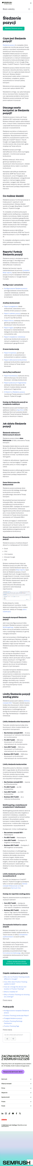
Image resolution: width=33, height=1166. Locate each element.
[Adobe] (4, 1119)
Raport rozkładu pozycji (12, 313)
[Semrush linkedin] (2, 1113)
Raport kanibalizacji (11, 375)
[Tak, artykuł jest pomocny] (7, 1039)
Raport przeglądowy (11, 306)
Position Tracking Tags (11, 1026)
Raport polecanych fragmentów (15, 383)
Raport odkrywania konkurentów (15, 360)
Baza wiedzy (9, 9)
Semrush (4, 1079)
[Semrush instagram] (6, 1113)
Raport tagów (8, 327)
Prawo (3, 1101)
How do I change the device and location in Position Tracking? (15, 988)
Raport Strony (9, 320)
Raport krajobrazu (10, 353)
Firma (3, 1088)
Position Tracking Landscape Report (16, 1015)
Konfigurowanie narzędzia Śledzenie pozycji (16, 1011)
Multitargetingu (8, 627)
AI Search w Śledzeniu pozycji (14, 392)
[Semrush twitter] (20, 1113)
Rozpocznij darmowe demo (13, 1072)
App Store (20, 410)
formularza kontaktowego (12, 953)
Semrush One (16, 888)
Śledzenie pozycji (9, 45)
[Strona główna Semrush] (6, 3)
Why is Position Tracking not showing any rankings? (16, 995)
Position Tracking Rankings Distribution (13, 1022)
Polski (3, 1106)
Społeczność (5, 1097)
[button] (13, 1039)
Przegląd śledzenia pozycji (13, 1018)
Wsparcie (4, 1092)
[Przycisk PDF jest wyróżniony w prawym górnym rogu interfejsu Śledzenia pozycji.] (16, 599)
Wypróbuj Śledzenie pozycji (13, 28)
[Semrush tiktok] (9, 1113)
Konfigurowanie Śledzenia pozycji (15, 288)
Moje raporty (20, 570)
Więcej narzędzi (6, 1083)
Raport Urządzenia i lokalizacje (14, 337)
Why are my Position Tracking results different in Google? (16, 978)
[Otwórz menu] (31, 3)
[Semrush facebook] (16, 1113)
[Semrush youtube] (13, 1113)
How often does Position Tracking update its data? (15, 983)
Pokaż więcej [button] (7, 1000)
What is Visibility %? (11, 992)
